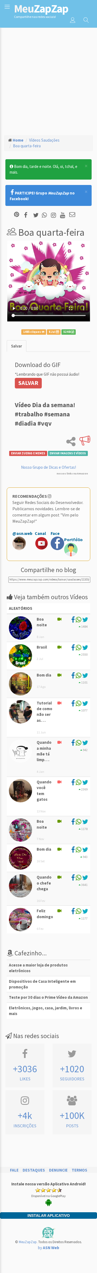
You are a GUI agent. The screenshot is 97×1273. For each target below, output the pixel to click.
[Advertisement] (48, 79)
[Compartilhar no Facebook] (27, 215)
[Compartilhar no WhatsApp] (45, 215)
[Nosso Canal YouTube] (63, 215)
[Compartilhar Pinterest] (16, 215)
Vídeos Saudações (44, 140)
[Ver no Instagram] (54, 215)
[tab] (16, 346)
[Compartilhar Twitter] (37, 215)
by (48, 1247)
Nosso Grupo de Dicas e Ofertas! (48, 467)
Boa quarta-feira (27, 145)
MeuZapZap (28, 1242)
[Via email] (72, 215)
